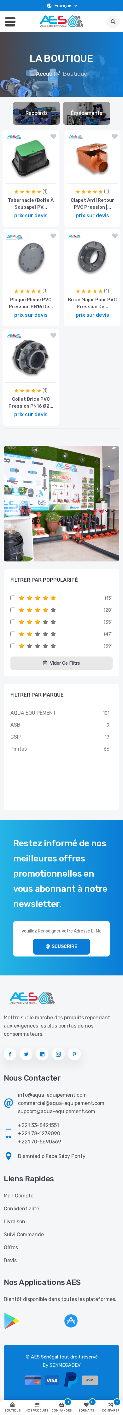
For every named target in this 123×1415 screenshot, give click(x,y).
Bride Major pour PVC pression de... (92, 303)
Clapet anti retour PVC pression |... (92, 203)
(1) (45, 191)
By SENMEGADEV (62, 1365)
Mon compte (18, 1196)
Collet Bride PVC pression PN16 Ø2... (31, 402)
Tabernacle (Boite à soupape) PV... (31, 203)
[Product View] (45, 177)
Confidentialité (21, 1209)
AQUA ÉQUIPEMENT (33, 713)
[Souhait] (53, 137)
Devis (10, 1260)
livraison (14, 1222)
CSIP (15, 737)
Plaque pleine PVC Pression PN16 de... (31, 303)
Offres (11, 1247)
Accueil (45, 73)
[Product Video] (29, 177)
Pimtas (18, 749)
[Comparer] (14, 177)
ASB (15, 725)
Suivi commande (24, 1235)
